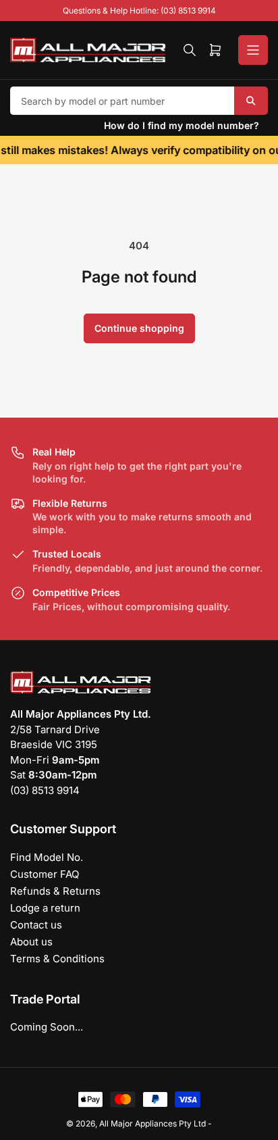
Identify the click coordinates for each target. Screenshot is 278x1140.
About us (31, 941)
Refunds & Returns (55, 891)
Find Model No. (46, 857)
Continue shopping (139, 328)
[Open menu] (253, 50)
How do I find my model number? (181, 125)
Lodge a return (45, 907)
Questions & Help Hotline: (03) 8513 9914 (139, 10)
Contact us (36, 924)
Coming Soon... (46, 1026)
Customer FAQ (44, 874)
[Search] (189, 50)
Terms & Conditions (57, 958)
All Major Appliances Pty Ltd (152, 1123)
